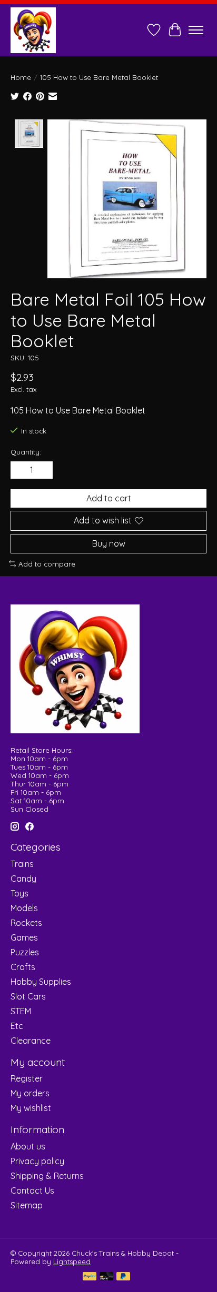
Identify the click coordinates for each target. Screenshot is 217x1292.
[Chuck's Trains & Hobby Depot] (33, 30)
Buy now (108, 543)
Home (21, 77)
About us (28, 1146)
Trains (22, 864)
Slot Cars (28, 996)
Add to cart (108, 498)
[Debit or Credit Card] (106, 1277)
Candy (23, 878)
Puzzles (25, 952)
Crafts (23, 967)
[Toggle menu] (195, 30)
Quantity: (26, 452)
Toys (19, 893)
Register (27, 1078)
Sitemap (27, 1205)
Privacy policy (37, 1161)
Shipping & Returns (47, 1175)
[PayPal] (89, 1277)
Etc (17, 1026)
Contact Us (32, 1190)
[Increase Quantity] (43, 470)
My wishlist (31, 1108)
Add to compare (46, 564)
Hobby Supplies (41, 981)
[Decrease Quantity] (20, 470)
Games (24, 937)
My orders (30, 1093)
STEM (21, 1011)
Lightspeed (72, 1261)
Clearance (31, 1040)
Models (24, 908)
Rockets (26, 922)
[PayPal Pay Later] (123, 1277)
